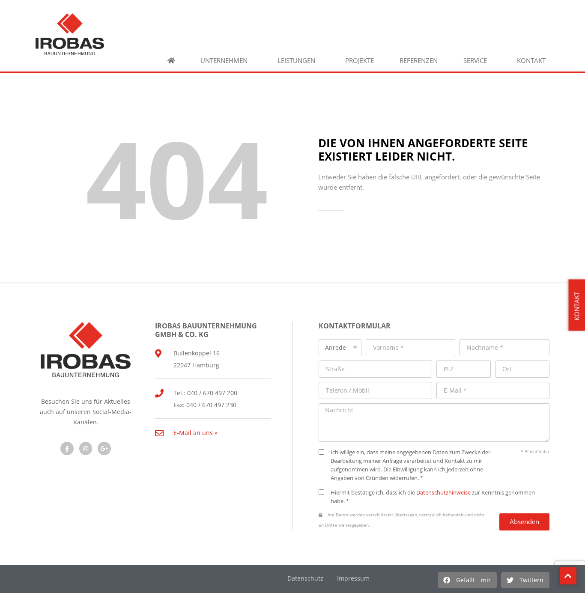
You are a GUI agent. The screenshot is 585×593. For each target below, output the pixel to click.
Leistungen (296, 60)
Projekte (359, 60)
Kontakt (531, 60)
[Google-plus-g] (104, 448)
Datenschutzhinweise (443, 492)
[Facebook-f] (67, 448)
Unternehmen (224, 60)
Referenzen (419, 60)
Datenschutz (305, 578)
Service (475, 60)
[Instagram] (86, 448)
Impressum (353, 578)
